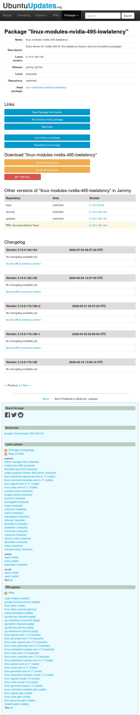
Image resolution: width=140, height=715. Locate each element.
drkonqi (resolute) (15, 520)
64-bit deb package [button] (47, 169)
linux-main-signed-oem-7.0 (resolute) (26, 642)
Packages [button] (70, 15)
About (45, 399)
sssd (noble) (12, 557)
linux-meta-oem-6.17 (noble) (21, 487)
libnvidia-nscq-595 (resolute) (21, 469)
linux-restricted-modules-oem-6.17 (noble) (29, 480)
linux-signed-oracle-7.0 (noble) (22, 678)
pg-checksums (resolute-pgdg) (22, 620)
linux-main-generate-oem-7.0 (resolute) (27, 645)
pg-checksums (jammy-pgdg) (21, 631)
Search (128, 15)
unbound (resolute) (16, 509)
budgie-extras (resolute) (18, 494)
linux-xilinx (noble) (15, 605)
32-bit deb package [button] (47, 162)
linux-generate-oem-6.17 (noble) (23, 671)
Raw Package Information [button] (47, 112)
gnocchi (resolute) (15, 498)
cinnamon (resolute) (16, 531)
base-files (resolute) (16, 564)
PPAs (56, 15)
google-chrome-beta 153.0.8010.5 (24, 433)
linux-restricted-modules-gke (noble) (25, 689)
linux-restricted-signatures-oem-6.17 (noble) (30, 476)
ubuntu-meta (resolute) (18, 538)
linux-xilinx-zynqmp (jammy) (21, 609)
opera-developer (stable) (19, 613)
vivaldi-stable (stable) (17, 704)
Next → (27, 385)
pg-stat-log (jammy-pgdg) (19, 627)
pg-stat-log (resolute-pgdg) (20, 616)
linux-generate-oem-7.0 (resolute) (24, 638)
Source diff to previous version (23, 263)
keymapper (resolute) (17, 516)
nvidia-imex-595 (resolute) (20, 465)
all (11, 580)
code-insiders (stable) (17, 598)
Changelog (23, 15)
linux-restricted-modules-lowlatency (46, 87)
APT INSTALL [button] (23, 177)
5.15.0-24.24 (96, 205)
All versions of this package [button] (47, 119)
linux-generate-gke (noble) (20, 700)
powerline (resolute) (16, 527)
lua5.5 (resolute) (14, 513)
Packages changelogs (21, 450)
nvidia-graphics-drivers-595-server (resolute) (30, 472)
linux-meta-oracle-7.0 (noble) (21, 682)
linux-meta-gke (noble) (18, 696)
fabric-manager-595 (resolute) (22, 462)
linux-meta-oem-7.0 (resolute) (22, 653)
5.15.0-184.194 (98, 212)
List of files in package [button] (47, 137)
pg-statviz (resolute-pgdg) (19, 624)
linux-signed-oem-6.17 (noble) (22, 483)
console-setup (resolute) (19, 491)
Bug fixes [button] (47, 126)
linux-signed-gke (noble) (18, 693)
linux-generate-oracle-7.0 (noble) (24, 685)
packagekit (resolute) (17, 502)
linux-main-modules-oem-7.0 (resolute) (27, 656)
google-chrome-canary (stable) (22, 602)
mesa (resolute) (14, 505)
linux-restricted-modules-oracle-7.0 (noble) (29, 675)
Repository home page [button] (47, 145)
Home (7, 15)
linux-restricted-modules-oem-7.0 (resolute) (30, 649)
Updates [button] (40, 15)
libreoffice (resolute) (16, 523)
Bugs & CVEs (16, 453)
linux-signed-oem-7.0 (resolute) (23, 634)
